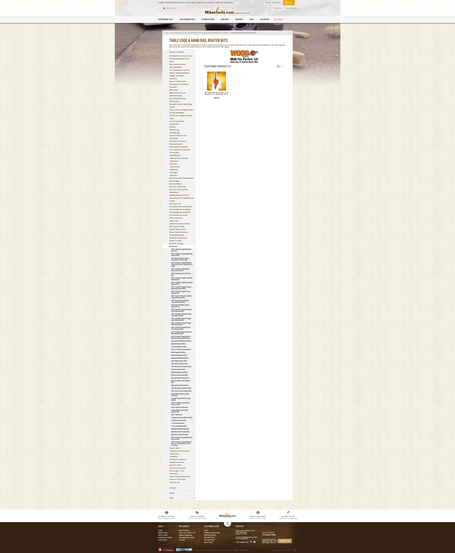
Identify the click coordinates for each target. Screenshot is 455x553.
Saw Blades (173, 456)
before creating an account (166, 517)
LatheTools (173, 169)
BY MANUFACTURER (165, 537)
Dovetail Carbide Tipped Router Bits (180, 306)
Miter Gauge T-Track (176, 471)
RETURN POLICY (209, 537)
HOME (160, 530)
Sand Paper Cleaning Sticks (179, 451)
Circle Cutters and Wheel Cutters (181, 110)
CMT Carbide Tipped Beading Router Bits (181, 254)
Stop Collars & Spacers (179, 407)
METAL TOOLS (163, 535)
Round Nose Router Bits (180, 385)
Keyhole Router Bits (178, 344)
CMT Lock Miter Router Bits (181, 349)
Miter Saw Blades (175, 184)
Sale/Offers (264, 19)
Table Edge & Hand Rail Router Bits (179, 411)
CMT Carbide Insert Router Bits (181, 274)
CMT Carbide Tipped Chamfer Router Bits (182, 283)
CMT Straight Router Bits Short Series (180, 403)
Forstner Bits (174, 152)
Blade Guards (174, 101)
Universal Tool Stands (177, 479)
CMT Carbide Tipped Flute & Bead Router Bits (181, 333)
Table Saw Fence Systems (178, 158)
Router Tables (174, 448)
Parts (252, 19)
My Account (276, 2)
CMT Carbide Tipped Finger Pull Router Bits (181, 324)
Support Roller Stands (177, 229)
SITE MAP (182, 540)
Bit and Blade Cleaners (177, 98)
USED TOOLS (162, 540)
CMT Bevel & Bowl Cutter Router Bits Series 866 (180, 259)
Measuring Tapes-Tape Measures (181, 178)
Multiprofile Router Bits (180, 358)
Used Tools (225, 19)
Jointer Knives (174, 167)
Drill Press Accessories (177, 141)
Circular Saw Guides (176, 121)
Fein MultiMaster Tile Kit (178, 215)
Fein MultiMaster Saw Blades (180, 212)
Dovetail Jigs (174, 130)
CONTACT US (284, 541)
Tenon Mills (173, 474)
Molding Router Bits (178, 352)
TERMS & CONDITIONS (241, 550)
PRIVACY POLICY (227, 550)
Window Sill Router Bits (179, 434)
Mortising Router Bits (179, 355)
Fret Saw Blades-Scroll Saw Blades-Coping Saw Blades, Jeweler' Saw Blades (179, 73)
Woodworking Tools (165, 19)
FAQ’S (206, 530)
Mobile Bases (174, 192)
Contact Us (277, 8)
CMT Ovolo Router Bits (179, 364)
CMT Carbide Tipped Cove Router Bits (180, 292)
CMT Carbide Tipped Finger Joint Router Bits (181, 319)
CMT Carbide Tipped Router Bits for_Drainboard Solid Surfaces (181, 443)
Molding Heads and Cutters (179, 195)
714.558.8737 (243, 538)
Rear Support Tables (176, 226)
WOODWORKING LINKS (186, 537)
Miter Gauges (174, 181)
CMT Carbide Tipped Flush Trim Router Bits (180, 328)
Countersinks (174, 124)
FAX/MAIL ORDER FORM (212, 533)
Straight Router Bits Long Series (180, 399)
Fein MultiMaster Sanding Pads (180, 206)
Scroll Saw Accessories (177, 459)
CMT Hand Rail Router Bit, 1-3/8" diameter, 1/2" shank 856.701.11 (216, 93)
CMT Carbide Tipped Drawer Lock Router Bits (181, 315)
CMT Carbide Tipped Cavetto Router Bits (181, 279)
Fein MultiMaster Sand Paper (179, 209)
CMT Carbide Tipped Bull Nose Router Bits (180, 270)
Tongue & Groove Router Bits (182, 417)
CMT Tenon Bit (176, 415)
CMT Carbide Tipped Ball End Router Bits (181, 438)
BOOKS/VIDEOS (184, 530)
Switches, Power (175, 465)
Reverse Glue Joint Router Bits (180, 381)
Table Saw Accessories (177, 468)
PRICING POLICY (209, 540)
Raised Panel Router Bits (180, 378)
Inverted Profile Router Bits (181, 341)
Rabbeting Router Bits (179, 372)
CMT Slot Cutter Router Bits (181, 391)
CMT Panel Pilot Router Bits (181, 366)
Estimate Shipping (291, 8)
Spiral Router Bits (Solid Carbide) (180, 394)
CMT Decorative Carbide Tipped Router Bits (180, 301)
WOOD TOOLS (162, 533)
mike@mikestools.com (249, 537)
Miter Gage (173, 90)
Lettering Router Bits (179, 347)
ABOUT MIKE (208, 542)
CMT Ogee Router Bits (179, 361)
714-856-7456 (269, 535)
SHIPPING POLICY (210, 535)
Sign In (267, 2)
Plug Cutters (174, 221)
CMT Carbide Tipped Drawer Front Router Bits (181, 310)
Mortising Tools (175, 204)
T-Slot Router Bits (177, 423)
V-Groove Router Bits (179, 426)
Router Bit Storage (176, 243)
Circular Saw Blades (176, 113)
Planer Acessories (175, 218)
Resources (239, 19)
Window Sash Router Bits (180, 432)
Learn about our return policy (288, 517)
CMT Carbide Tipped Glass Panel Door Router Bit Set (181, 337)
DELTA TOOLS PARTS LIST (187, 533)
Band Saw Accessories (177, 64)
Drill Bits (172, 127)
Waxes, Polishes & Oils (177, 81)
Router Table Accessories (178, 232)
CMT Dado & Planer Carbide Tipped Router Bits (181, 297)
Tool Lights (173, 172)
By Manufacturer (207, 19)
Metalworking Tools (187, 19)
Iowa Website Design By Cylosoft (282, 550)
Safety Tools (174, 454)
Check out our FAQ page (258, 517)
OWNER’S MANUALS (185, 535)
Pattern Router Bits (178, 369)
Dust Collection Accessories (179, 150)
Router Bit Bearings (176, 235)
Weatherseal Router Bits (180, 429)
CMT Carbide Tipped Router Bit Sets (181, 250)
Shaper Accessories (176, 462)
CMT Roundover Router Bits (181, 388)
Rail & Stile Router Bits (179, 375)
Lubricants (173, 175)
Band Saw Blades (175, 67)
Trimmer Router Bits (178, 420)
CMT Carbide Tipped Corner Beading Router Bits (181, 288)
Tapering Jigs (174, 482)
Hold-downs (173, 161)
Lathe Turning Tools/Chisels (179, 476)
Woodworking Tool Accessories (180, 56)
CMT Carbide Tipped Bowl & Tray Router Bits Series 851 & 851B (181, 264)
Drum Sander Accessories (178, 147)
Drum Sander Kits (175, 144)
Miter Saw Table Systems (178, 189)
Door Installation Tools (178, 135)
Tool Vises (173, 78)
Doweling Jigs (174, 133)
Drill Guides (173, 138)
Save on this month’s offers (197, 517)
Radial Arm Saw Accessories (179, 224)
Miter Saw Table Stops (177, 187)
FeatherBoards (174, 155)
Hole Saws (173, 164)
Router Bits (173, 246)
